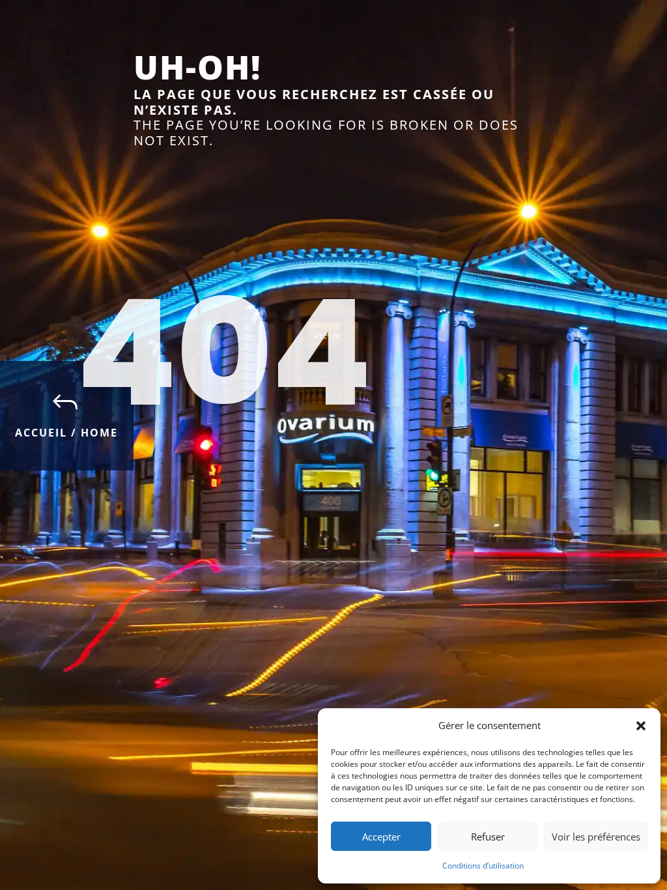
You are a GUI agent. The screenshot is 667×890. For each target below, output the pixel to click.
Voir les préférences (596, 836)
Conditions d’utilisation (483, 865)
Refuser (488, 836)
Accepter (381, 836)
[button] (640, 725)
